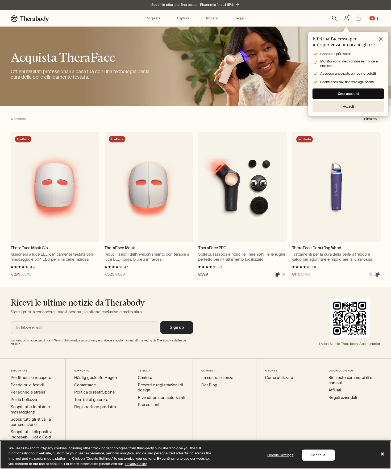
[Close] (382, 454)
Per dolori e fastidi (27, 385)
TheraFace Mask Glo (29, 248)
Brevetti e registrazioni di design (160, 388)
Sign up (177, 327)
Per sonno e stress (28, 392)
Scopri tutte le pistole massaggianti (30, 409)
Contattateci (85, 385)
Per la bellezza (24, 399)
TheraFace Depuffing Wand (316, 248)
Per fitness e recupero (31, 377)
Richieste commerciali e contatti (350, 380)
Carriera (145, 377)
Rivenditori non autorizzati (161, 397)
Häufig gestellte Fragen (95, 377)
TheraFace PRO (212, 248)
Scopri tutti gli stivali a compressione (31, 422)
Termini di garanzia (91, 399)
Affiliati (334, 390)
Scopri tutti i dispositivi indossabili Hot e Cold (31, 434)
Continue (318, 455)
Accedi (348, 106)
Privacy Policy (136, 463)
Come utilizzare (279, 377)
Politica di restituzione (94, 392)
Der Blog (209, 385)
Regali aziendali (342, 397)
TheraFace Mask (120, 248)
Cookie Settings (280, 455)
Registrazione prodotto (95, 406)
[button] (153, 18)
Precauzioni (148, 404)
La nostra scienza (217, 377)
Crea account (348, 93)
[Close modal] (381, 39)
